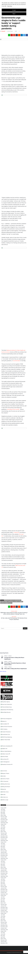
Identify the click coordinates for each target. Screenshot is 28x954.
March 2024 (3, 849)
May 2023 (3, 864)
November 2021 (4, 891)
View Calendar (3, 671)
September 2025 (4, 822)
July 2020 (3, 914)
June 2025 (3, 827)
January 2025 (3, 834)
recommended (16, 360)
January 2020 (3, 923)
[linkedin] (22, 35)
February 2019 (4, 940)
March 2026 (3, 815)
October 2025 (4, 821)
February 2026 (4, 816)
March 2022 (3, 885)
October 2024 (4, 839)
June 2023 (3, 862)
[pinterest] (12, 35)
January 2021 (3, 905)
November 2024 (4, 837)
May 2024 (3, 846)
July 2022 (3, 879)
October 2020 (4, 910)
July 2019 (3, 932)
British (6, 600)
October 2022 (4, 874)
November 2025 (4, 819)
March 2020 (3, 920)
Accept (14, 10)
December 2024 (4, 836)
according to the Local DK (13, 409)
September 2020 (4, 911)
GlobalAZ (3, 31)
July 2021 (3, 897)
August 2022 (3, 877)
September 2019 (4, 929)
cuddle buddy (4, 601)
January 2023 (3, 870)
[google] (14, 35)
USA (11, 603)
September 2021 (4, 894)
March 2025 (3, 831)
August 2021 (3, 895)
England (11, 601)
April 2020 (3, 919)
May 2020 (3, 917)
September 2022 (4, 876)
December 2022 (4, 871)
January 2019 (3, 941)
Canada (11, 600)
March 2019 (3, 938)
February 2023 (4, 868)
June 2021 (3, 898)
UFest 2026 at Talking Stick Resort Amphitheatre (15, 668)
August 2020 (3, 913)
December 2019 (4, 925)
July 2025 (3, 825)
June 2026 (3, 810)
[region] (14, 8)
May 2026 (3, 812)
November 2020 (4, 908)
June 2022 (3, 880)
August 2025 (3, 824)
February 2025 (4, 833)
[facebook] (27, 35)
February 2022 (4, 886)
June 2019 (3, 934)
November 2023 (4, 855)
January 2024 (3, 852)
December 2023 (4, 853)
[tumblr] (17, 35)
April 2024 (3, 847)
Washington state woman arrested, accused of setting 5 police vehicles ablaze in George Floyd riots (14, 613)
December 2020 (4, 907)
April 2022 (3, 883)
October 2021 (3, 892)
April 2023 (3, 865)
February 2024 (4, 850)
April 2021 (3, 901)
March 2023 (3, 867)
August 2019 (3, 931)
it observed (16, 532)
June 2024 (3, 845)
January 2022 (3, 888)
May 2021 (3, 899)
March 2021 (3, 902)
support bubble (4, 603)
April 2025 (3, 830)
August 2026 (3, 807)
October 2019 (3, 928)
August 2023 (3, 859)
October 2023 (4, 856)
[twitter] (24, 35)
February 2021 (4, 904)
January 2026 (3, 818)
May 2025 (3, 828)
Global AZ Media (19, 601)
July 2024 (3, 843)
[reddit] (19, 35)
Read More (9, 6)
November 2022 (4, 873)
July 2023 (3, 861)
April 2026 (3, 813)
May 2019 (3, 935)
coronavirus (17, 600)
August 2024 (3, 842)
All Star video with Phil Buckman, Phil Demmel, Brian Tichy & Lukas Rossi (14, 618)
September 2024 (4, 840)
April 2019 (3, 937)
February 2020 (4, 922)
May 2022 (3, 882)
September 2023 (4, 858)
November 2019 (4, 926)
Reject (14, 13)
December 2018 (4, 943)
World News (10, 31)
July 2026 (3, 809)
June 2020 (3, 916)
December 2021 (4, 889)
